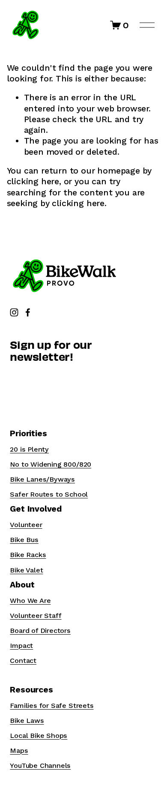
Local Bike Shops (38, 735)
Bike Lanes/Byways (42, 479)
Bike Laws (27, 720)
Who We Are (30, 600)
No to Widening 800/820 (50, 464)
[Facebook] (28, 312)
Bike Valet (26, 570)
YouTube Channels (40, 765)
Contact (23, 660)
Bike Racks (28, 555)
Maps (19, 750)
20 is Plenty (29, 449)
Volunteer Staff (35, 615)
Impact (21, 645)
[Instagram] (14, 312)
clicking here (33, 181)
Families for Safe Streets (51, 705)
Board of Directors (40, 630)
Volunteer (26, 525)
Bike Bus (24, 540)
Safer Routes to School (49, 494)
